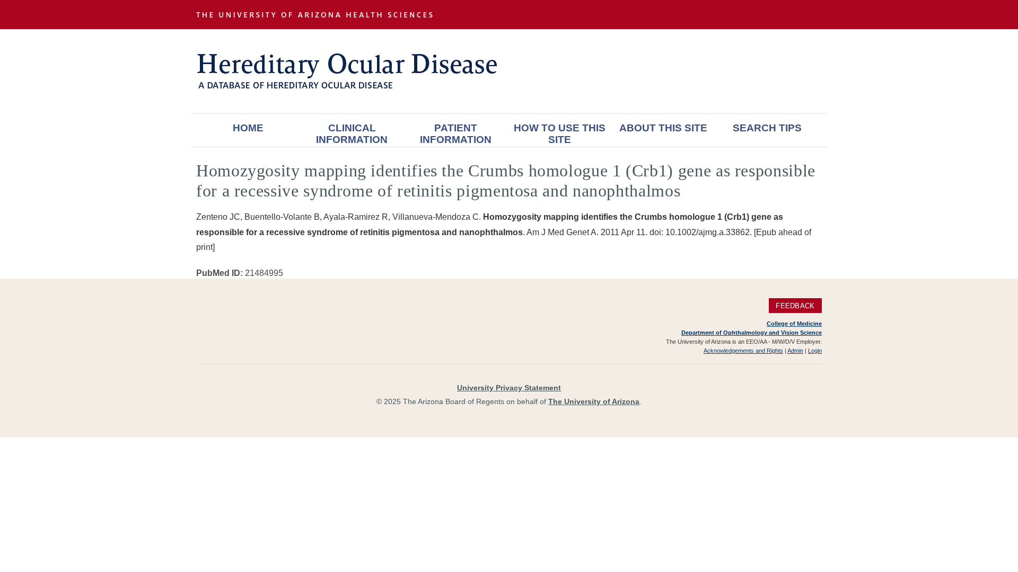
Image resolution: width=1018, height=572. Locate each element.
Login (815, 350)
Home (248, 127)
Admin (795, 350)
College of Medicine (794, 323)
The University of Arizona (593, 401)
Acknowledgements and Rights (743, 350)
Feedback (795, 306)
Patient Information (456, 133)
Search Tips (767, 127)
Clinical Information (352, 133)
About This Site (663, 127)
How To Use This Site (559, 133)
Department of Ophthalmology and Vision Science (751, 332)
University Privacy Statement (509, 387)
